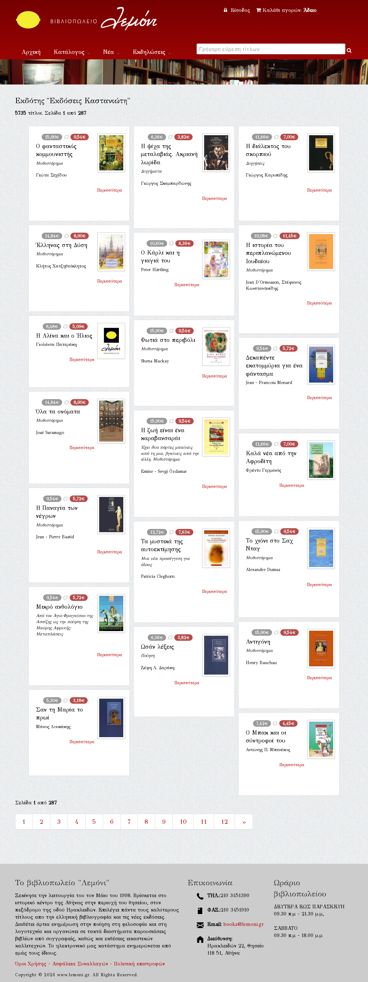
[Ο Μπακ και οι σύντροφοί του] (318, 739)
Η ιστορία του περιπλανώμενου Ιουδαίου (268, 253)
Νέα (109, 52)
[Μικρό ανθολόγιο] (108, 613)
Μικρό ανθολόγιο (59, 606)
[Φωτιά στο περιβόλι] (213, 346)
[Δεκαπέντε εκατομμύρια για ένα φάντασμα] (318, 364)
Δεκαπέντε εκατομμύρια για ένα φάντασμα (274, 365)
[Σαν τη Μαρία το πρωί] (108, 718)
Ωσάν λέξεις (157, 646)
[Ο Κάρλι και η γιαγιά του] (213, 259)
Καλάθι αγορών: (290, 10)
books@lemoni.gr (244, 924)
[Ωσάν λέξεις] (213, 655)
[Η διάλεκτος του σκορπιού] (318, 152)
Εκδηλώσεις (150, 52)
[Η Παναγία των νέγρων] (108, 514)
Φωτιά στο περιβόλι (168, 340)
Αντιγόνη (258, 641)
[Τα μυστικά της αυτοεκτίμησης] (213, 548)
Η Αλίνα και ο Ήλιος (64, 335)
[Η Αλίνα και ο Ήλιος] (108, 341)
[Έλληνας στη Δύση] (108, 251)
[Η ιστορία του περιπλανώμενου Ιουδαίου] (318, 251)
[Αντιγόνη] (318, 648)
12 (224, 822)
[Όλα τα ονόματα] (108, 421)
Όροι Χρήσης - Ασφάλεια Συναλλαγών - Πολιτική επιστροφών (90, 964)
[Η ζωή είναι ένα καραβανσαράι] (213, 436)
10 (183, 822)
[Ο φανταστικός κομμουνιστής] (108, 152)
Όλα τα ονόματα (58, 411)
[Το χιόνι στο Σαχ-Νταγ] (318, 548)
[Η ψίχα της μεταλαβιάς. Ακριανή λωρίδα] (213, 152)
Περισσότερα (109, 190)
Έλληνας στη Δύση (61, 245)
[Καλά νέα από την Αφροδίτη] (318, 460)
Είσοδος (240, 10)
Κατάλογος (70, 52)
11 (204, 822)
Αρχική (31, 52)
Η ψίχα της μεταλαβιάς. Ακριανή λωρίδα (169, 154)
